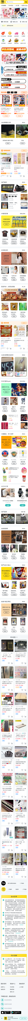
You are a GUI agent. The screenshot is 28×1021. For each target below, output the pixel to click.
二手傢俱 (22, 883)
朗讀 (25, 8)
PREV (1, 135)
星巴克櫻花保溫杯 (12, 883)
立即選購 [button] (5, 594)
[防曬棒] (20, 80)
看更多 (23, 122)
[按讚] (11, 369)
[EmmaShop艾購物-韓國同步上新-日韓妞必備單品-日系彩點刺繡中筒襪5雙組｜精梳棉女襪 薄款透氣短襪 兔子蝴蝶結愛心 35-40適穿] (12, 495)
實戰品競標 (22, 213)
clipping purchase (10, 176)
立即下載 (23, 1018)
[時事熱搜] (7, 55)
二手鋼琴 (10, 889)
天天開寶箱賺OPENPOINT (13, 25)
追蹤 (8, 505)
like (7, 176)
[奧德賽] (20, 86)
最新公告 (12, 991)
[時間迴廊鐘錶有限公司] (23, 497)
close (2, 1018)
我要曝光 (24, 92)
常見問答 (12, 987)
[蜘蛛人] (7, 74)
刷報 (3, 883)
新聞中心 (3, 987)
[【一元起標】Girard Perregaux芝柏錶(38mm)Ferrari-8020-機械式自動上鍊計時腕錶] (20, 492)
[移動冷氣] (7, 68)
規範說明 (18, 933)
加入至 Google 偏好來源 (25, 12)
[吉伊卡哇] (20, 74)
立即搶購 (6, 116)
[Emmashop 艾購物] (8, 497)
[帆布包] (7, 86)
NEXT (27, 135)
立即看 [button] (6, 224)
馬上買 (23, 286)
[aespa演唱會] (7, 80)
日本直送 (10, 5)
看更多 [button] (6, 260)
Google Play (16, 1012)
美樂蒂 (17, 889)
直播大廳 (23, 511)
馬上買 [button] (5, 316)
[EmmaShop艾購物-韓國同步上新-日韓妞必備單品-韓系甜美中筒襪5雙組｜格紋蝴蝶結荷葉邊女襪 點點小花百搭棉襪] (12, 490)
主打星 (17, 5)
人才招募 (21, 987)
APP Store (6, 1012)
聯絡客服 (12, 989)
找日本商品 (22, 381)
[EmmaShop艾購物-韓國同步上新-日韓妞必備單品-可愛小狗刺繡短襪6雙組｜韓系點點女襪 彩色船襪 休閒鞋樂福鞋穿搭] (5, 492)
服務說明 (3, 989)
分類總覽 (3, 5)
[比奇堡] (20, 68)
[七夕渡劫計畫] (14, 13)
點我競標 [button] (5, 243)
